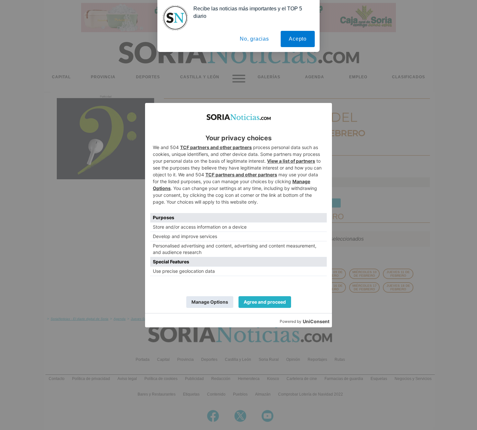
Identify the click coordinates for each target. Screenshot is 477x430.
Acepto (298, 39)
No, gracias (254, 39)
